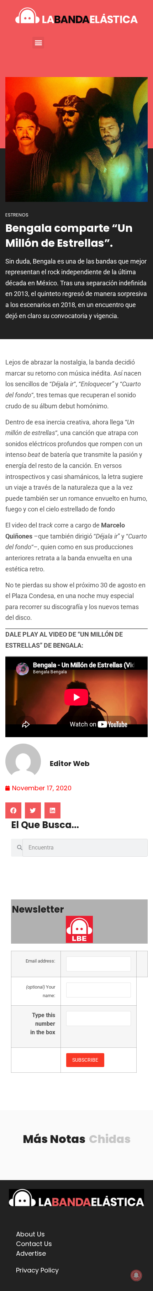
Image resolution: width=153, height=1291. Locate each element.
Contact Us (34, 1243)
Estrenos (16, 214)
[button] (38, 43)
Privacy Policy (37, 1270)
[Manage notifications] (136, 1275)
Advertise (31, 1253)
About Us (30, 1234)
